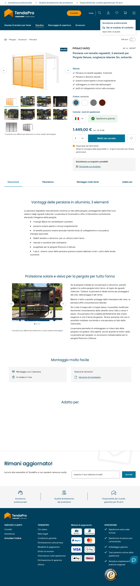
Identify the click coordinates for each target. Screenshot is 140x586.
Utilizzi (41, 564)
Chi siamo (42, 529)
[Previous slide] (4, 70)
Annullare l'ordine (12, 538)
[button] (125, 12)
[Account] (108, 13)
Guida (91, 13)
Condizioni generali (47, 538)
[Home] (6, 39)
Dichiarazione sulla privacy (50, 542)
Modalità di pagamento (49, 547)
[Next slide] (68, 70)
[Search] (99, 13)
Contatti (74, 13)
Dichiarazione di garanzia (50, 560)
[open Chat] (134, 560)
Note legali (43, 533)
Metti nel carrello (106, 138)
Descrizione (13, 181)
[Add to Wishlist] (131, 138)
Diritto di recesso (46, 551)
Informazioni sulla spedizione (52, 555)
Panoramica (47, 181)
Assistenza (9, 533)
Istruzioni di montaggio (90, 377)
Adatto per (127, 181)
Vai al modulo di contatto (119, 27)
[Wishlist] (116, 13)
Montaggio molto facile (88, 181)
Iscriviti (128, 474)
